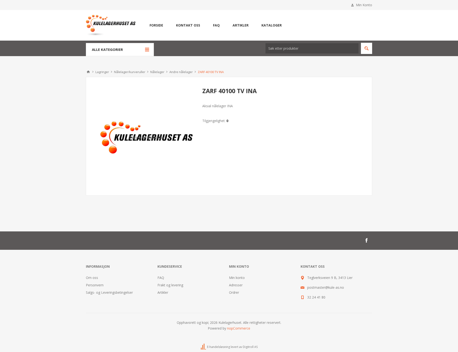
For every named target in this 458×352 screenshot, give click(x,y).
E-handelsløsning (218, 347)
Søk (366, 48)
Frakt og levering (170, 285)
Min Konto (364, 5)
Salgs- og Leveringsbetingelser (109, 292)
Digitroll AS (250, 347)
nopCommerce (238, 328)
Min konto (237, 277)
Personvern (95, 285)
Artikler (162, 292)
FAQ (160, 277)
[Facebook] (366, 240)
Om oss (92, 277)
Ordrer (234, 292)
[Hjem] (88, 72)
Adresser (236, 285)
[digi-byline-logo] (203, 347)
